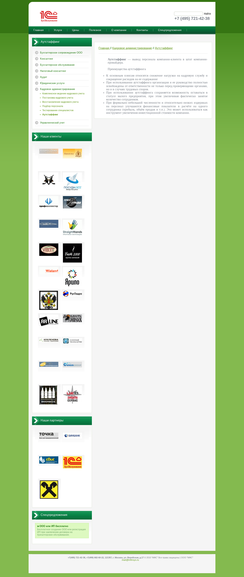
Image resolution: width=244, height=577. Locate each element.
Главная (38, 30)
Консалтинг (46, 58)
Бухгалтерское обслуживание (57, 64)
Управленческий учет (52, 122)
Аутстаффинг (164, 48)
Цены (75, 30)
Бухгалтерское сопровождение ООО (61, 52)
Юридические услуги (52, 83)
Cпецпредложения (169, 30)
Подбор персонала (52, 106)
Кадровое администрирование (57, 89)
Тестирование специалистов (57, 110)
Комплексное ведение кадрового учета (63, 93)
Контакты (142, 30)
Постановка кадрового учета (57, 97)
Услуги (58, 30)
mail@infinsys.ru (130, 560)
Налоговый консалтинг (53, 70)
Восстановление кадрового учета (60, 102)
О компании (118, 30)
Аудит (43, 77)
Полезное (95, 30)
